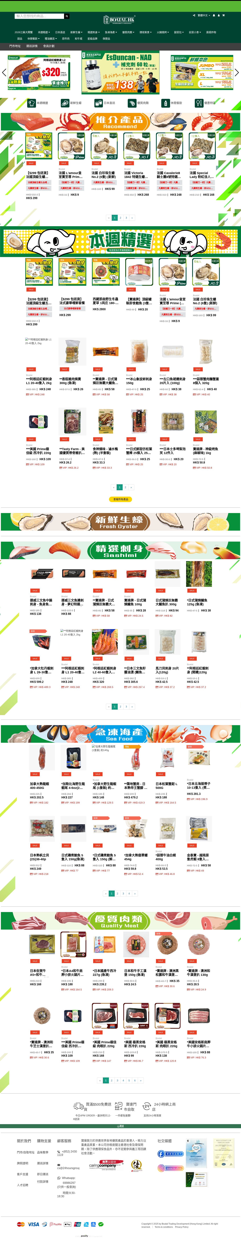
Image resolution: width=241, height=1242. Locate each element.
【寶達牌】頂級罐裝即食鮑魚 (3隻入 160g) (139, 303)
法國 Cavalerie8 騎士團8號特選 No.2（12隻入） (168, 177)
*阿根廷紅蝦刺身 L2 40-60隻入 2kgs (104, 672)
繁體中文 (203, 15)
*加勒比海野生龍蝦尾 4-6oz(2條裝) (73, 787)
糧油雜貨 (50, 38)
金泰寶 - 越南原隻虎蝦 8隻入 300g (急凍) (198, 859)
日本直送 (60, 32)
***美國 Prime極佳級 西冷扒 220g (72, 1046)
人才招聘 (22, 1185)
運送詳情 (42, 1163)
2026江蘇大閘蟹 (24, 32)
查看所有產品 (120, 499)
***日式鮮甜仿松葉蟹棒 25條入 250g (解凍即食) (139, 453)
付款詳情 (42, 1181)
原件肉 (66, 38)
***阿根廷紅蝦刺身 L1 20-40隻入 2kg (73, 672)
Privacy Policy (181, 1227)
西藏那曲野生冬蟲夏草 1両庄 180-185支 (105, 303)
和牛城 (78, 38)
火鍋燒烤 (162, 32)
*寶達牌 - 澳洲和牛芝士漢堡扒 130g (41, 1046)
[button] (4, 72)
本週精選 (43, 32)
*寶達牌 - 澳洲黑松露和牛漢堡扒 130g (167, 974)
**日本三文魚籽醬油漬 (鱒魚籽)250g (135, 672)
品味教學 (42, 1152)
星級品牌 (92, 38)
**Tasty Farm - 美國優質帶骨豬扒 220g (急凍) (72, 453)
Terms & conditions (164, 1227)
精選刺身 (93, 32)
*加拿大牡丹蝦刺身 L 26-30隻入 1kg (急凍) (41, 672)
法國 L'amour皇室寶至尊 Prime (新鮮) (70, 177)
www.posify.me (161, 1235)
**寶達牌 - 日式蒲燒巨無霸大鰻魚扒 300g (105, 383)
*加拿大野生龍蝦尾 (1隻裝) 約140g (104, 787)
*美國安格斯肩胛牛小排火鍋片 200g (198, 1046)
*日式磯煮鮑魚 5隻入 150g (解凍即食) (104, 859)
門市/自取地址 (26, 1152)
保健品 (106, 38)
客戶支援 (22, 1174)
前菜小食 (194, 32)
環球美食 (145, 32)
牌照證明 (22, 1163)
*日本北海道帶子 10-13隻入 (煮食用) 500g (198, 787)
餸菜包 (178, 32)
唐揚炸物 (211, 32)
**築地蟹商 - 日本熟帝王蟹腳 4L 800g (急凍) (136, 787)
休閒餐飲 (33, 38)
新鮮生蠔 (75, 32)
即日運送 (42, 1174)
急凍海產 (110, 32)
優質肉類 (127, 32)
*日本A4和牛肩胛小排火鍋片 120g (72, 974)
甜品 (19, 38)
